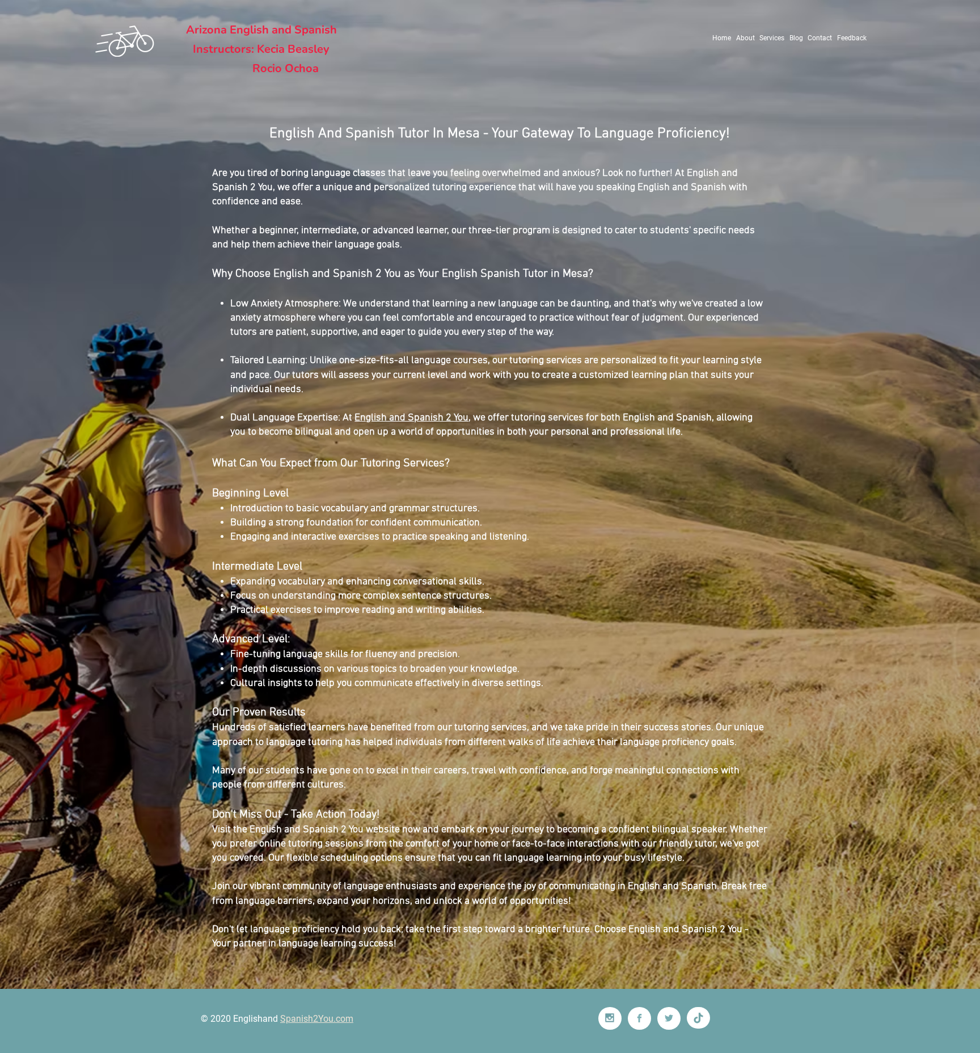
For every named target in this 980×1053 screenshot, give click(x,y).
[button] (772, 38)
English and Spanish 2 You (411, 418)
